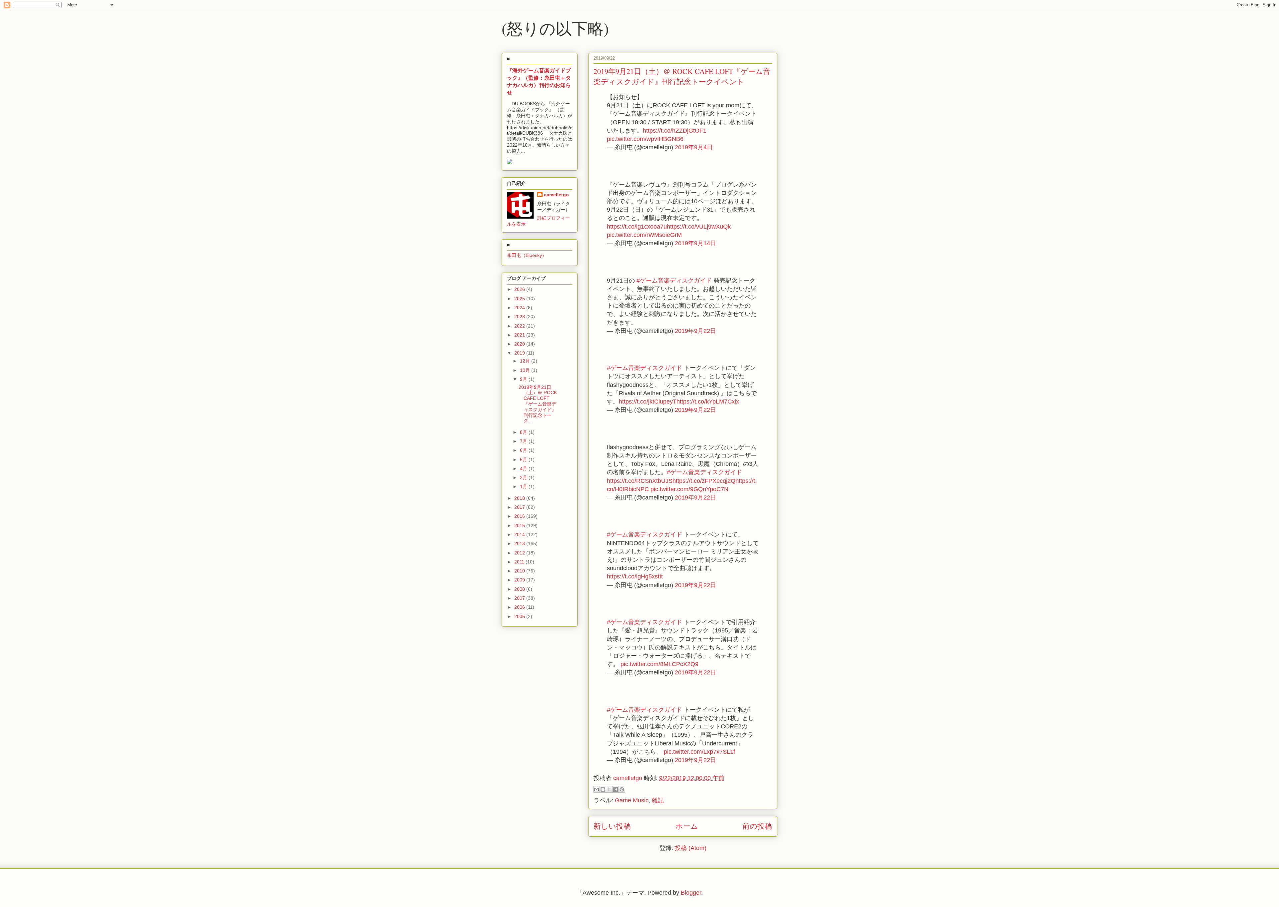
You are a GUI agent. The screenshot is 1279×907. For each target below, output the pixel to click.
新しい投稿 (612, 826)
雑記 (658, 800)
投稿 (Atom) (690, 848)
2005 (520, 616)
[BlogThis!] (603, 789)
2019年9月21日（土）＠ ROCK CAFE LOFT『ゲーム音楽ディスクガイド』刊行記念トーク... (538, 404)
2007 (520, 598)
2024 (520, 307)
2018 (520, 498)
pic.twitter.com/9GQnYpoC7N (689, 489)
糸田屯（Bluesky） (527, 255)
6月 (524, 450)
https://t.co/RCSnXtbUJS (639, 480)
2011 (520, 561)
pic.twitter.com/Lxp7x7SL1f (699, 751)
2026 (520, 289)
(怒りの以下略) (555, 28)
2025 (520, 298)
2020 (520, 344)
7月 (524, 441)
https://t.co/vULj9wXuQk (699, 226)
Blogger (691, 892)
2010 (520, 570)
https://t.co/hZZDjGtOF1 (674, 130)
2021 (520, 335)
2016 (520, 516)
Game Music (631, 800)
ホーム (686, 826)
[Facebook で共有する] (615, 789)
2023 (520, 316)
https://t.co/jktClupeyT (647, 401)
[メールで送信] (596, 789)
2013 (520, 543)
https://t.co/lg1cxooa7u (637, 226)
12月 (525, 361)
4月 (524, 468)
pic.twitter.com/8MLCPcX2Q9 (659, 664)
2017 (520, 507)
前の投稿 (757, 826)
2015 (520, 525)
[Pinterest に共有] (622, 789)
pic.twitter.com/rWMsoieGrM (644, 235)
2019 (520, 353)
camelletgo (556, 194)
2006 (520, 607)
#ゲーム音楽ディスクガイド (674, 280)
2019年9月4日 (694, 147)
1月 (524, 486)
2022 (520, 326)
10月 (525, 370)
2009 (520, 579)
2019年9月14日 (695, 243)
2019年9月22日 (695, 331)
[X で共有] (609, 789)
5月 (524, 459)
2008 (520, 589)
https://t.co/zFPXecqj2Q (703, 480)
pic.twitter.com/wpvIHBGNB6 (645, 139)
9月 (524, 379)
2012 (520, 552)
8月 (524, 432)
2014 (520, 534)
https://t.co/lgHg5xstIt (635, 576)
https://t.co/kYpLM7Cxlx (707, 401)
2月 (524, 477)
